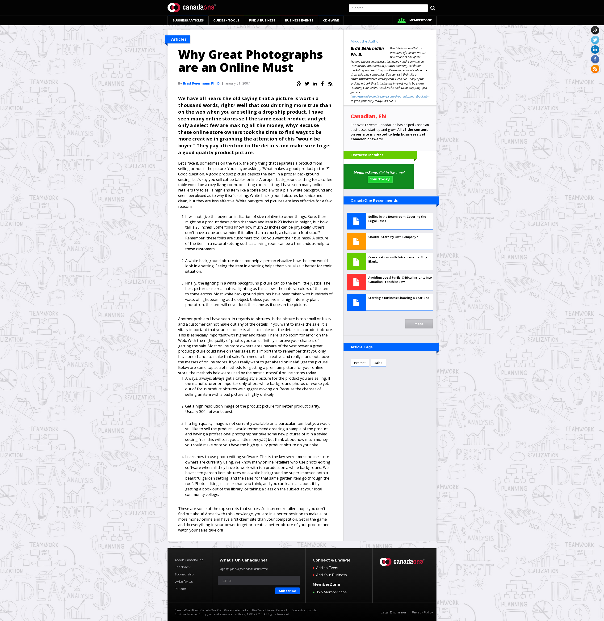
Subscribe (287, 591)
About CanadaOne (189, 560)
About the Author (365, 41)
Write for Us (184, 581)
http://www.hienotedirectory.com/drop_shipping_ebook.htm (390, 96)
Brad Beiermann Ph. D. (202, 83)
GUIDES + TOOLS (226, 20)
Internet (359, 363)
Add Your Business (331, 575)
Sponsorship (184, 574)
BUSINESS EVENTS (299, 20)
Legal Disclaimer (393, 612)
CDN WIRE (331, 20)
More (419, 324)
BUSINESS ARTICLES (188, 20)
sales (378, 363)
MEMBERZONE (420, 20)
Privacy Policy (422, 612)
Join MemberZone (331, 592)
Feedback (183, 567)
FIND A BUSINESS (262, 20)
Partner (180, 589)
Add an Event (327, 568)
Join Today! (380, 179)
